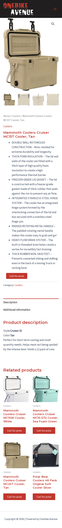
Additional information (16, 310)
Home (6, 116)
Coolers (16, 116)
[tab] (31, 302)
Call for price (16, 276)
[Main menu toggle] (55, 9)
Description (10, 302)
